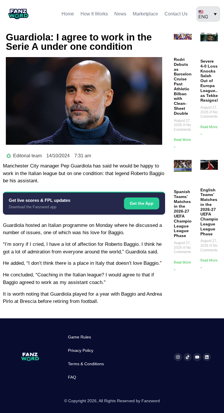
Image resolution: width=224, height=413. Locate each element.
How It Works (94, 13)
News (120, 13)
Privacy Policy (80, 350)
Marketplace (145, 13)
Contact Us (176, 13)
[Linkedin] (207, 357)
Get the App (141, 203)
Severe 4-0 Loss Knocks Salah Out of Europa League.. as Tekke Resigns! (209, 81)
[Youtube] (197, 357)
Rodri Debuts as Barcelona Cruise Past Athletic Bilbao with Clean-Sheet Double (184, 86)
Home (68, 13)
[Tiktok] (187, 357)
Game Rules (79, 337)
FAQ (72, 377)
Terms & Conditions (86, 363)
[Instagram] (178, 357)
